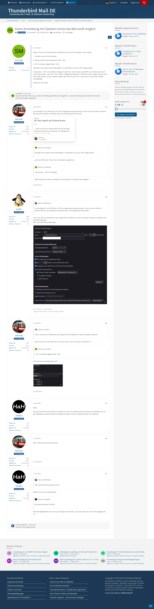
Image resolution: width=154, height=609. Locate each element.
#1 (106, 48)
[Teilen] (110, 37)
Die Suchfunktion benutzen (59, 586)
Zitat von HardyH (44, 499)
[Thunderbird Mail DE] (77, 11)
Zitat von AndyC (43, 329)
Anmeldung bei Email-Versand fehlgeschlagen (123, 559)
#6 (106, 438)
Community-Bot (21, 525)
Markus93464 (64, 561)
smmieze (32, 32)
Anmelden (124, 3)
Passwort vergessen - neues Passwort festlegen (67, 597)
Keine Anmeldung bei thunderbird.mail (27, 559)
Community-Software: (119, 593)
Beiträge (11, 68)
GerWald (15, 554)
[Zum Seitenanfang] (150, 606)
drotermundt (63, 554)
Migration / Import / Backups (68, 556)
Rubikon (15, 561)
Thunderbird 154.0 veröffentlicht (134, 34)
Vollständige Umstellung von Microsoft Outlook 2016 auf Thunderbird (85, 552)
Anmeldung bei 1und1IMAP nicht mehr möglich (30, 552)
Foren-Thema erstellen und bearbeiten (64, 593)
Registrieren (135, 3)
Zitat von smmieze (44, 148)
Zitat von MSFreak (44, 203)
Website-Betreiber (129, 89)
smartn (109, 561)
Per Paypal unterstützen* (126, 114)
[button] (111, 2)
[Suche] (144, 2)
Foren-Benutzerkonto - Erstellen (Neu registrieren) (68, 590)
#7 (106, 474)
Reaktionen (12, 127)
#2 (106, 107)
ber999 (109, 554)
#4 (106, 323)
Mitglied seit (12, 70)
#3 (106, 197)
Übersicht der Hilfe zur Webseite (61, 582)
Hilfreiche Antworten (15, 134)
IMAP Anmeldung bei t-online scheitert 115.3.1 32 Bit (79, 559)
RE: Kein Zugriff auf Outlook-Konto (49, 120)
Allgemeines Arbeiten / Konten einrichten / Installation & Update (31, 556)
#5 (106, 403)
